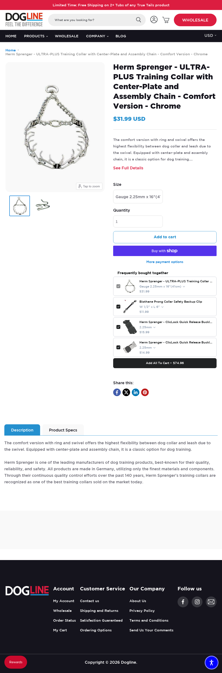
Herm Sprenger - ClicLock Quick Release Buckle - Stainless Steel (176, 342)
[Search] (138, 20)
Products (35, 36)
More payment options (164, 262)
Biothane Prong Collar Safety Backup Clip (170, 301)
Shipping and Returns (99, 611)
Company (96, 36)
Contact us (89, 601)
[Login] (154, 20)
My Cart (60, 630)
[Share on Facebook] (117, 392)
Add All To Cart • (165, 363)
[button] (212, 663)
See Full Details (128, 168)
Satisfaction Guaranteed (101, 620)
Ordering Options (96, 630)
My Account (63, 601)
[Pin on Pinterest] (145, 392)
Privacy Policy (142, 611)
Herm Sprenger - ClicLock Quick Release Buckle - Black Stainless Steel (176, 322)
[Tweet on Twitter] (126, 392)
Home (10, 36)
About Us (137, 601)
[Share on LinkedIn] (135, 392)
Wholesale (195, 20)
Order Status (64, 620)
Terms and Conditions (148, 620)
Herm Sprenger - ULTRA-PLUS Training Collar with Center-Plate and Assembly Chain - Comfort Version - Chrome (176, 281)
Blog (121, 36)
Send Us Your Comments (151, 630)
